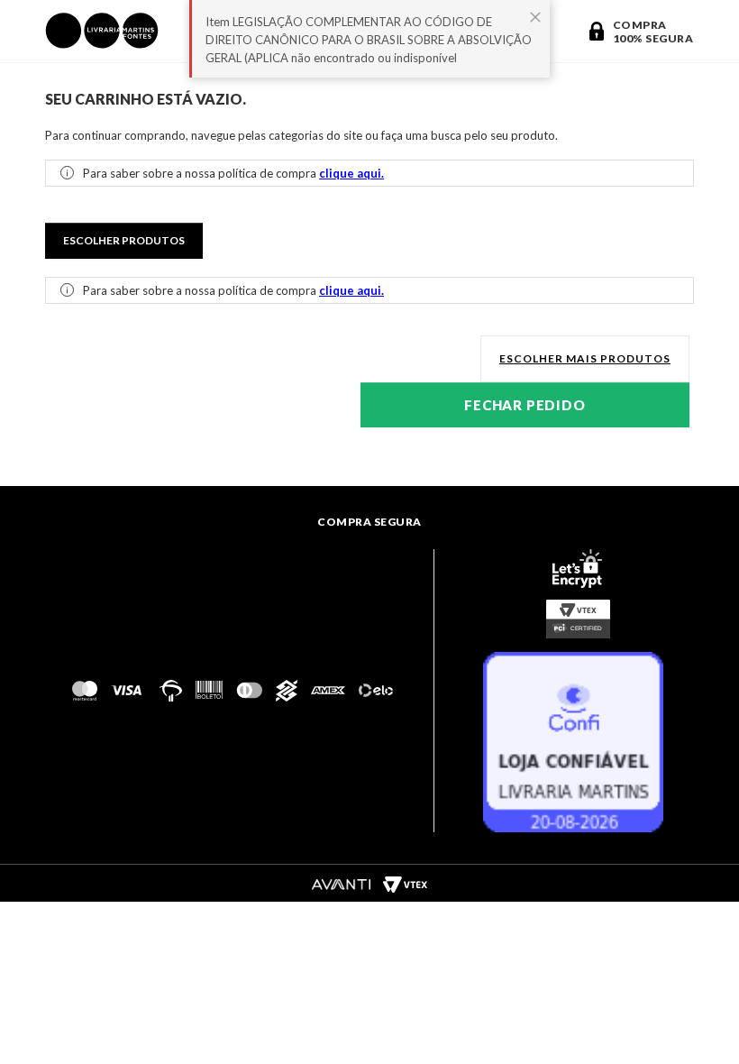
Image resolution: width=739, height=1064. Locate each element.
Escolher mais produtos (585, 358)
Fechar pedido (524, 405)
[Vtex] (404, 884)
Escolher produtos (124, 240)
